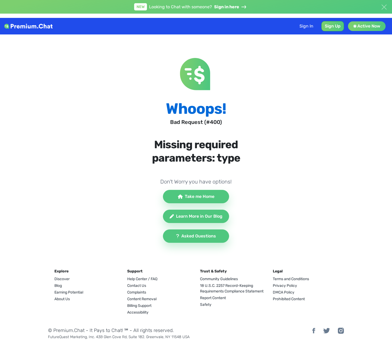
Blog (58, 285)
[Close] (384, 6)
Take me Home (199, 196)
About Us (62, 299)
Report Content (213, 298)
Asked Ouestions (198, 236)
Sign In (306, 26)
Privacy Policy (285, 285)
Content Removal (142, 299)
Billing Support (139, 305)
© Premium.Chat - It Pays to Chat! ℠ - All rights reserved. (111, 330)
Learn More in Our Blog (199, 216)
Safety (205, 304)
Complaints (136, 292)
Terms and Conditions (291, 279)
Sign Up (333, 26)
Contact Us (136, 285)
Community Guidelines (219, 279)
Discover (62, 279)
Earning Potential (68, 292)
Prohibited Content (289, 299)
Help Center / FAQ (142, 279)
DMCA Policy (283, 292)
